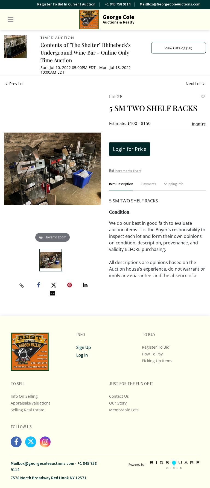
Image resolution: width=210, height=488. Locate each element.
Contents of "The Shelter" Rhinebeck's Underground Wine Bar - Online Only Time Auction (85, 52)
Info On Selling (24, 396)
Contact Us (119, 396)
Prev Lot (16, 83)
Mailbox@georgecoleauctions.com (42, 463)
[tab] (121, 186)
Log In (82, 355)
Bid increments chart (125, 170)
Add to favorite (202, 97)
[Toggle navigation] (10, 19)
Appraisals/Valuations (31, 403)
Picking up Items (157, 360)
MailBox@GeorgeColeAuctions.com (170, 4)
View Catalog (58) (178, 48)
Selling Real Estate (27, 409)
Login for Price (129, 149)
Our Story (118, 403)
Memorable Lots (124, 409)
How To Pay (152, 354)
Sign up (83, 347)
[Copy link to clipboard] (22, 285)
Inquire (199, 124)
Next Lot (194, 83)
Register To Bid (156, 347)
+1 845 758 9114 (117, 4)
